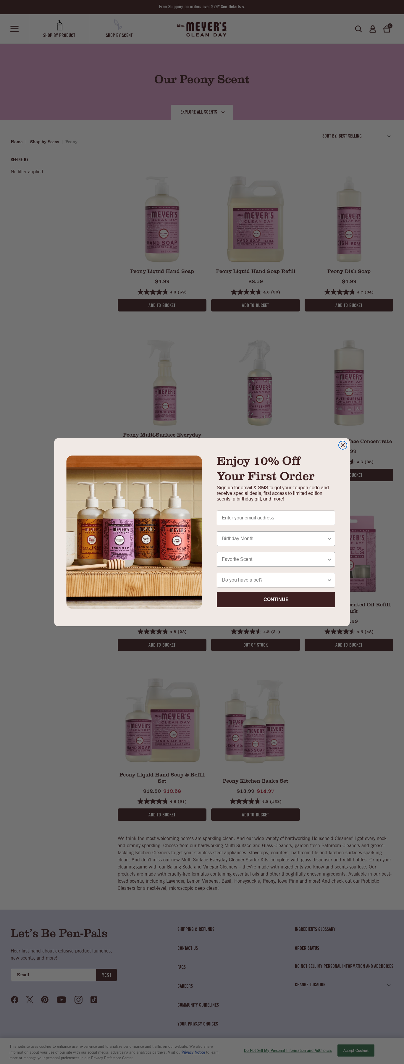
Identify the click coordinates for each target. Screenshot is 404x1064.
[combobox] (274, 539)
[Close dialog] (343, 445)
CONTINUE (276, 599)
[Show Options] (329, 539)
